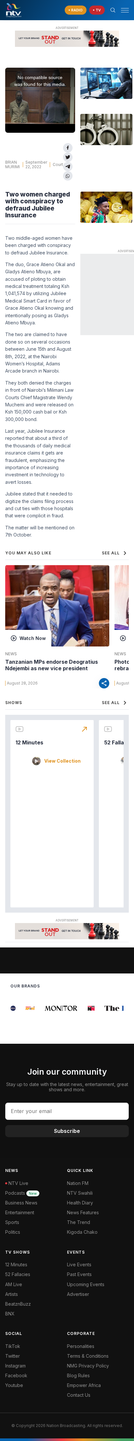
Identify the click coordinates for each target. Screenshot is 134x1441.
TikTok (12, 1346)
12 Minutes (29, 742)
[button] (122, 10)
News (11, 654)
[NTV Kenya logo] (13, 10)
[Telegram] (68, 166)
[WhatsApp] (68, 176)
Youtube (14, 1385)
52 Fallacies (17, 1274)
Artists (11, 1294)
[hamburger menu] (125, 10)
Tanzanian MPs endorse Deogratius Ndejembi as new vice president (51, 665)
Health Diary (80, 1202)
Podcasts (21, 1193)
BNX (10, 1313)
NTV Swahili (80, 1193)
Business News (21, 1202)
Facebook (16, 1375)
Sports (12, 1222)
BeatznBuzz (18, 1304)
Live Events (79, 1264)
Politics (12, 1232)
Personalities (80, 1346)
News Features (83, 1212)
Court (58, 164)
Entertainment (19, 1212)
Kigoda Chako (82, 1232)
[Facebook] (68, 148)
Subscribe (67, 1131)
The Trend (78, 1222)
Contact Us (78, 1395)
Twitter (12, 1356)
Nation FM (77, 1183)
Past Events (79, 1274)
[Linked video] (106, 83)
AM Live (13, 1284)
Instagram (15, 1365)
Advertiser (78, 1294)
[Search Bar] (113, 10)
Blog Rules (78, 1375)
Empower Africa (84, 1385)
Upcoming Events (85, 1284)
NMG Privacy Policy (88, 1365)
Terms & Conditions (88, 1356)
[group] (10, 1008)
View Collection (62, 761)
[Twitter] (68, 157)
